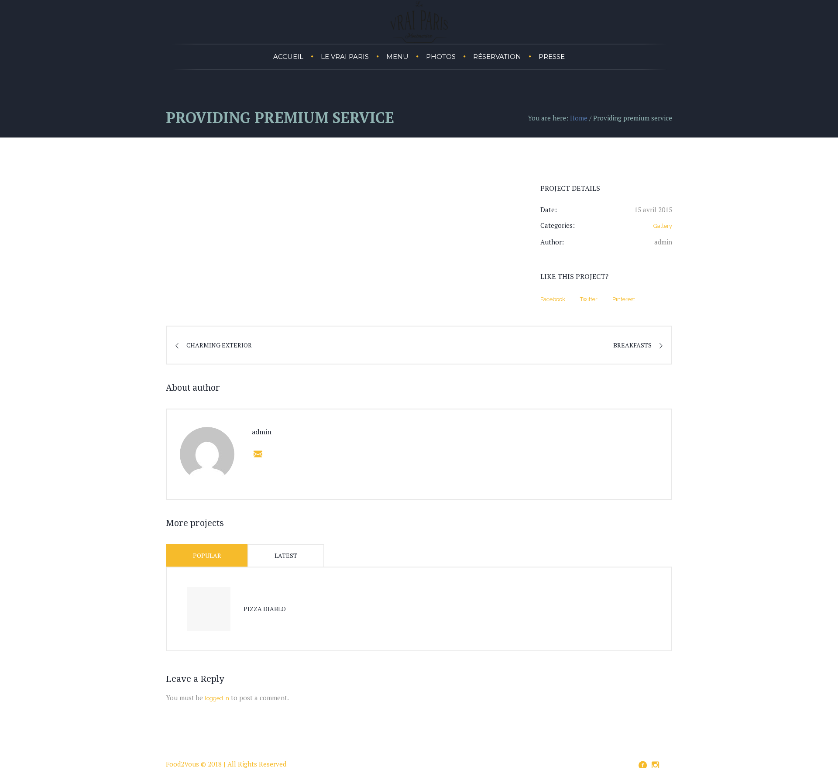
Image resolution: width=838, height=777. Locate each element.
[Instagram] (655, 765)
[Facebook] (642, 765)
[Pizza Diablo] (208, 609)
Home (578, 117)
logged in (217, 698)
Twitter (589, 299)
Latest (286, 555)
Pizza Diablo (265, 609)
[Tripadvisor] (667, 764)
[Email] (256, 454)
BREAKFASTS (632, 345)
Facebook (552, 299)
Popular (207, 555)
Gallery (662, 226)
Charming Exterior (219, 345)
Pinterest (623, 299)
